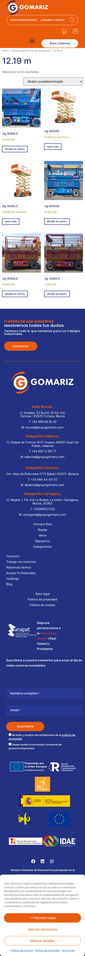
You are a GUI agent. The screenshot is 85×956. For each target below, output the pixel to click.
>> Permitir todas (43, 918)
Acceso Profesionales (20, 573)
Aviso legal (68, 950)
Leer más (53, 146)
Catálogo (12, 578)
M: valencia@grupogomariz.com (42, 457)
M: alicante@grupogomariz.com (42, 485)
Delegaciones (42, 546)
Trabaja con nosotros (21, 562)
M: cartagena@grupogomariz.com (42, 514)
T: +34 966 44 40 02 (42, 479)
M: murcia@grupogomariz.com (42, 427)
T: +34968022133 (42, 509)
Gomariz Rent (42, 524)
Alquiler (42, 530)
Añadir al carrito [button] (15, 149)
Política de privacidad (47, 950)
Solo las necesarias (42, 929)
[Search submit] (73, 20)
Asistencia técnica (18, 567)
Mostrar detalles (42, 941)
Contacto (12, 556)
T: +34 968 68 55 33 (42, 422)
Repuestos (42, 541)
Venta (42, 535)
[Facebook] (33, 861)
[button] (32, 40)
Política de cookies (22, 950)
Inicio (5, 50)
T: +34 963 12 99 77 (42, 451)
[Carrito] (64, 31)
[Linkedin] (42, 861)
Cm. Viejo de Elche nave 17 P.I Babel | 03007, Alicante (42, 474)
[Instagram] (52, 861)
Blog (9, 584)
